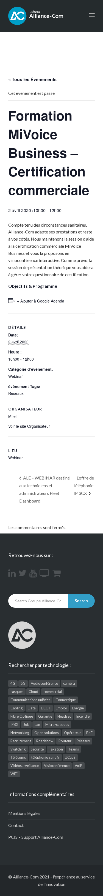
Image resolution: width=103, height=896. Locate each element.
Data (32, 708)
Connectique (65, 700)
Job (26, 724)
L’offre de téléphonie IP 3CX (84, 485)
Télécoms (18, 757)
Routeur (65, 741)
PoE (89, 733)
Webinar (15, 376)
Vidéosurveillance (24, 765)
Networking (19, 733)
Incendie (83, 716)
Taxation (56, 749)
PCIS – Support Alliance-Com (35, 837)
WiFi (14, 774)
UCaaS (70, 757)
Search (81, 600)
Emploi (61, 708)
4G (12, 683)
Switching (18, 749)
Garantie (45, 716)
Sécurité (37, 749)
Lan (37, 724)
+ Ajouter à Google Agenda (40, 301)
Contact (16, 825)
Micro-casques (57, 724)
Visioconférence (56, 765)
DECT (46, 708)
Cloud (33, 691)
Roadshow (44, 741)
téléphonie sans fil (45, 757)
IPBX (14, 724)
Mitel (12, 416)
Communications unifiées (30, 700)
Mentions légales (24, 813)
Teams (73, 749)
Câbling (16, 708)
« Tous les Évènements (32, 79)
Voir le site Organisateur (29, 426)
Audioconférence (44, 683)
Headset (64, 716)
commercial (52, 691)
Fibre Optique (21, 716)
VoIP (78, 765)
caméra (69, 683)
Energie (78, 708)
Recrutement (20, 741)
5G (23, 683)
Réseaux (16, 393)
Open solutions (46, 733)
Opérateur (72, 733)
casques (16, 691)
